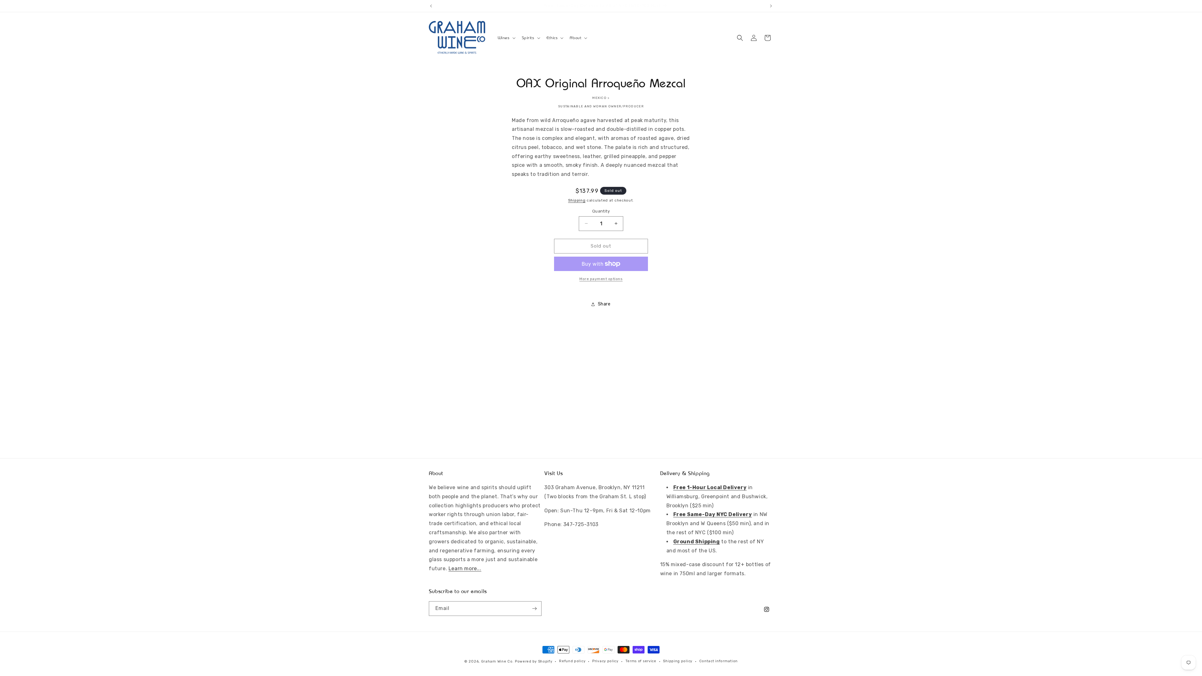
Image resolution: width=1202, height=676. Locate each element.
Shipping (577, 200)
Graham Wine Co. (497, 661)
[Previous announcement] (431, 6)
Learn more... (465, 568)
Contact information (718, 661)
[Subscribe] (534, 608)
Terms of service (640, 661)
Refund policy (572, 661)
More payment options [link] (601, 279)
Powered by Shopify (533, 661)
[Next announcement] (771, 6)
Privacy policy (605, 661)
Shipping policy (677, 661)
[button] (506, 37)
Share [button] (604, 304)
